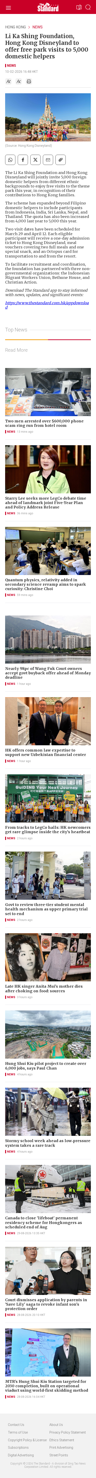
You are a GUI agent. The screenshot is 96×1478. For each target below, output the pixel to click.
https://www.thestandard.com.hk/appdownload (47, 305)
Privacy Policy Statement (67, 1432)
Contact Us (16, 1425)
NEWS (37, 27)
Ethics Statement (61, 1440)
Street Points (58, 1455)
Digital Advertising (21, 1455)
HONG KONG (15, 27)
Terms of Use (18, 1432)
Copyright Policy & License (27, 1440)
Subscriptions (18, 1447)
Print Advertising (61, 1447)
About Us (56, 1425)
